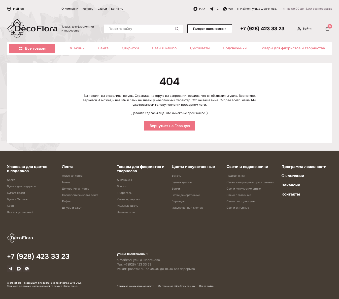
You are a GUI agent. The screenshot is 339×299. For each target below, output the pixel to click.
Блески (122, 186)
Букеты (176, 175)
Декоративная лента (75, 188)
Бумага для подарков (21, 186)
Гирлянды (178, 201)
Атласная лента (72, 175)
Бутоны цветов (182, 182)
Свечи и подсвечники (247, 166)
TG (217, 8)
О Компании (70, 8)
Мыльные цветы (127, 205)
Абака (11, 180)
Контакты (117, 8)
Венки (176, 188)
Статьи (102, 8)
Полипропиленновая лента (80, 195)
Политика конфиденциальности (135, 286)
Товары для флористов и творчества (292, 48)
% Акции (77, 48)
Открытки (130, 48)
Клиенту (87, 8)
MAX (202, 8)
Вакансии (290, 185)
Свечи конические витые (244, 188)
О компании (292, 175)
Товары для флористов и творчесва (141, 168)
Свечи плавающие (239, 195)
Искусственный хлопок (187, 207)
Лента (103, 48)
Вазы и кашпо (164, 48)
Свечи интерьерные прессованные (250, 182)
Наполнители (126, 212)
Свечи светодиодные (241, 201)
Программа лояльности (304, 166)
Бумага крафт (16, 193)
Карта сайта (206, 286)
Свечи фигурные (238, 207)
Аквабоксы (124, 180)
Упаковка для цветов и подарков (27, 168)
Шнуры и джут (71, 207)
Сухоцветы (200, 48)
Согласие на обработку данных (176, 286)
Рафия (66, 201)
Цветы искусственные (193, 166)
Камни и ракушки (128, 199)
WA (230, 8)
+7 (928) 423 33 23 (262, 29)
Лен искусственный (20, 212)
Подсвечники (235, 48)
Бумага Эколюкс (18, 199)
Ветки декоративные (186, 195)
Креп (10, 205)
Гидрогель (124, 193)
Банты (66, 182)
